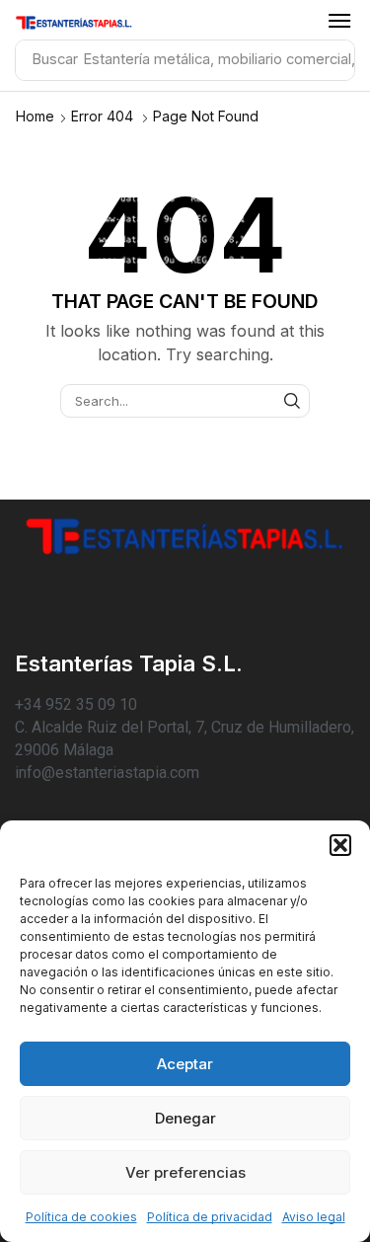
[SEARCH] (292, 401)
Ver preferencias (185, 1172)
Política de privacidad (209, 1216)
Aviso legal (313, 1216)
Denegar (185, 1118)
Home (35, 116)
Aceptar (185, 1063)
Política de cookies (81, 1216)
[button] (340, 845)
